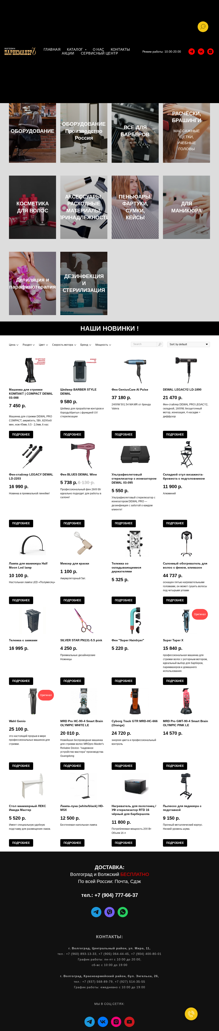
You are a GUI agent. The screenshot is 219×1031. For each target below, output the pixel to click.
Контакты (120, 49)
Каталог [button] (75, 49)
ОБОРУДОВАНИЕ (32, 131)
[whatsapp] (123, 912)
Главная (52, 49)
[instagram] (210, 51)
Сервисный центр (99, 53)
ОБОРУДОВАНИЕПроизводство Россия (84, 131)
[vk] (201, 51)
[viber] (109, 912)
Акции (68, 53)
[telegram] (191, 51)
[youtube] (129, 1022)
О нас (98, 49)
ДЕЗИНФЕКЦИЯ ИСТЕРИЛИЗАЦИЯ (84, 283)
